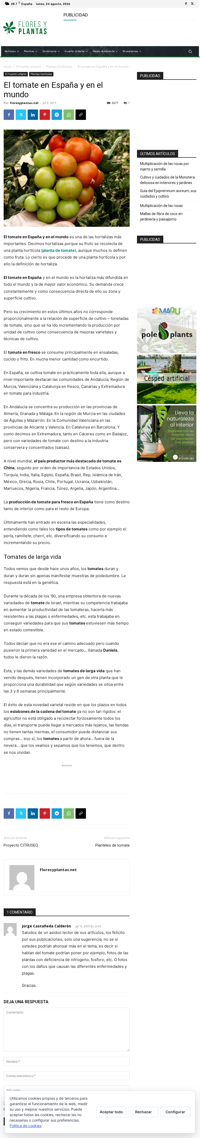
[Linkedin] (33, 114)
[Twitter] (192, 4)
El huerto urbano (28, 66)
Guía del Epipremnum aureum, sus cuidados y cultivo (168, 193)
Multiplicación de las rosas (161, 206)
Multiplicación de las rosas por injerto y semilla (164, 166)
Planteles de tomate (112, 845)
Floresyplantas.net (24, 103)
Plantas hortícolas (59, 66)
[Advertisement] (124, 33)
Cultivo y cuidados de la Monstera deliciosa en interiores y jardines (167, 180)
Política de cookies (25, 1125)
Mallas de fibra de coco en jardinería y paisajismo (161, 216)
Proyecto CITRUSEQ (21, 845)
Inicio (7, 66)
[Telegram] (57, 114)
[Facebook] (186, 4)
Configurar (175, 1112)
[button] (190, 51)
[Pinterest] (45, 114)
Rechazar (143, 1112)
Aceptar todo (111, 1112)
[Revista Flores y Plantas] (30, 27)
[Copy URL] (81, 114)
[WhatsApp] (69, 114)
